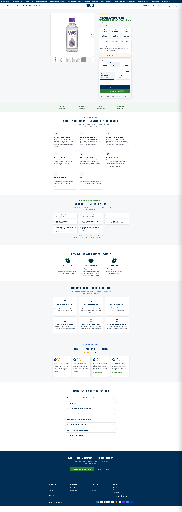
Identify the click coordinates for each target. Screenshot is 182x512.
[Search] (169, 6)
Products (51, 490)
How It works (52, 493)
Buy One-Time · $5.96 (103, 469)
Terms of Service (74, 493)
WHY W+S (51, 495)
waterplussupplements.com (59, 502)
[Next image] (91, 34)
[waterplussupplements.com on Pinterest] (122, 496)
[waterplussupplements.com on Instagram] (117, 496)
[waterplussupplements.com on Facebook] (114, 496)
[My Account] (172, 6)
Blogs (93, 493)
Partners (94, 490)
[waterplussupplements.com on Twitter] (127, 496)
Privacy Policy (73, 487)
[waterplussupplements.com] (90, 5)
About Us (51, 487)
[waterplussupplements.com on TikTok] (124, 496)
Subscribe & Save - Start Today (82, 469)
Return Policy (73, 490)
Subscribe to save (96, 487)
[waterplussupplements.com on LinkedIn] (119, 496)
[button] (17, 6)
